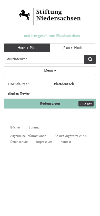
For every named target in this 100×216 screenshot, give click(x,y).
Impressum (44, 142)
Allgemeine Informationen (28, 136)
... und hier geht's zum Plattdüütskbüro (50, 36)
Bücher (15, 127)
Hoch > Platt (26, 48)
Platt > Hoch (72, 48)
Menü (49, 71)
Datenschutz (19, 142)
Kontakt (66, 142)
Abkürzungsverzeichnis (71, 136)
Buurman (34, 127)
